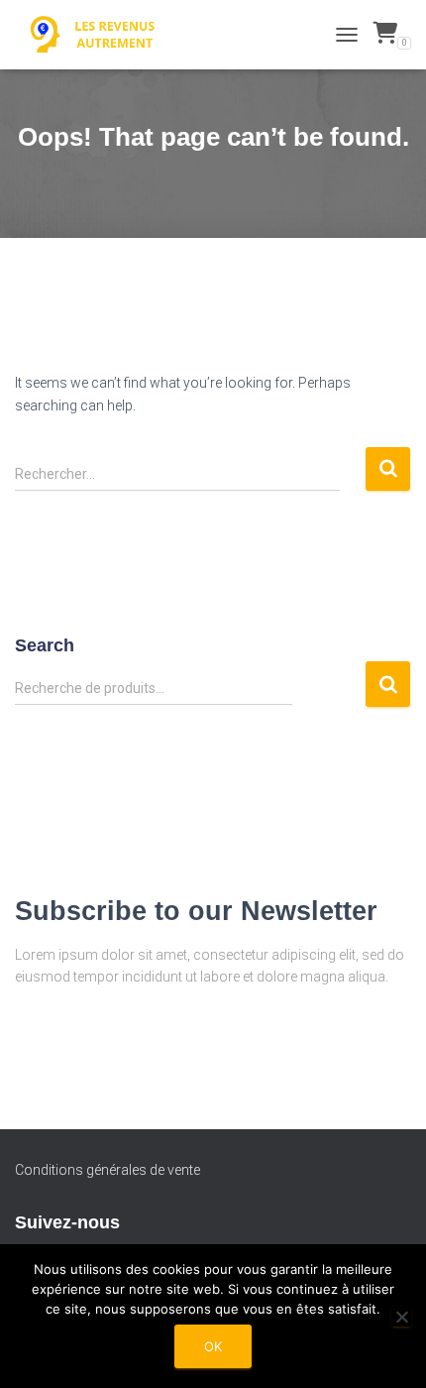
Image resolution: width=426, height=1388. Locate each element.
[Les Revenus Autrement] (101, 34)
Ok (213, 1346)
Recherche (388, 684)
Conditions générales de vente (107, 1170)
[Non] (401, 1317)
